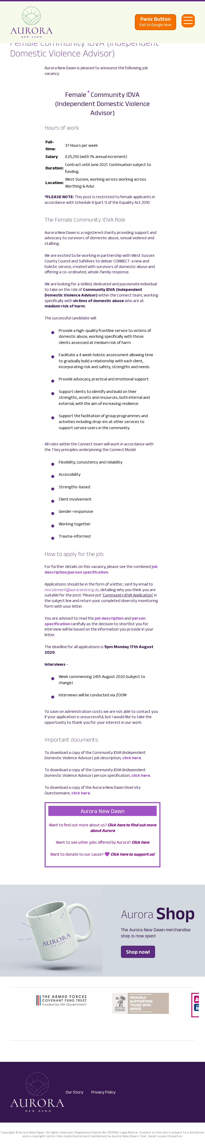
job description (109, 618)
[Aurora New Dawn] (31, 22)
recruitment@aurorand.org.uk (72, 589)
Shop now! (138, 952)
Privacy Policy (103, 1092)
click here (131, 757)
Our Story (74, 1092)
